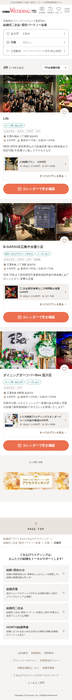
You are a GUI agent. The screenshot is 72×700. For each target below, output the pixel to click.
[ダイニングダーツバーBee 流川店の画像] (36, 350)
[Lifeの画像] (36, 93)
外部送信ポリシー (49, 660)
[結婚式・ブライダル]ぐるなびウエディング (26, 538)
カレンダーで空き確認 (39, 189)
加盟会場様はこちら (28, 667)
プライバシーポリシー (25, 660)
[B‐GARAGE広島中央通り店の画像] (36, 222)
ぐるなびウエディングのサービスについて (36, 675)
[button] (36, 573)
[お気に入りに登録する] (64, 112)
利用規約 (36, 653)
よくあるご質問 (36, 682)
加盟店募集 (48, 667)
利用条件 (49, 653)
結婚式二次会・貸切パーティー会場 (21, 542)
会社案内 (23, 653)
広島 (47, 542)
